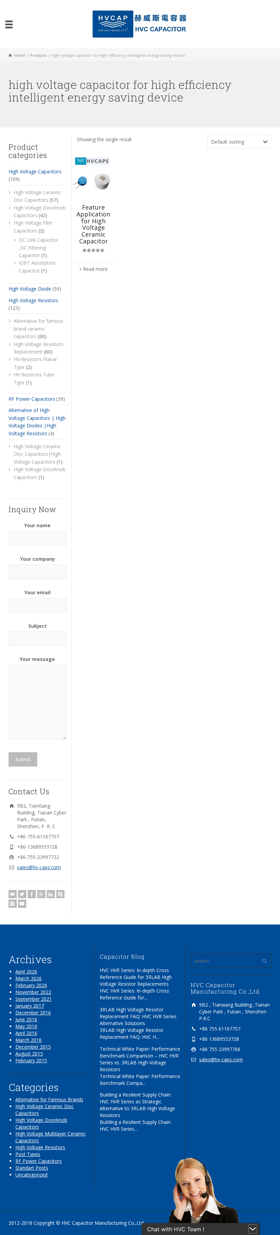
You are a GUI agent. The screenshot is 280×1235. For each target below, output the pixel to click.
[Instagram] (13, 904)
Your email (38, 592)
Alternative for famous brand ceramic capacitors (39, 329)
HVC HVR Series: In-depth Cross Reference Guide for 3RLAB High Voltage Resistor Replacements (136, 977)
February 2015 (31, 1060)
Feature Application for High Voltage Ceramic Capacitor (93, 224)
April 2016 (26, 1033)
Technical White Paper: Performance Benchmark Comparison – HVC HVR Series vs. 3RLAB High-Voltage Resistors (140, 1059)
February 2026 (31, 985)
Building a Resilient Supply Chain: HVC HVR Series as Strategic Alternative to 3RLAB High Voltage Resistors (137, 1104)
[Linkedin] (51, 894)
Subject (37, 626)
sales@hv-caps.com (39, 867)
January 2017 (29, 1005)
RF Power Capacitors (32, 399)
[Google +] (41, 894)
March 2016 (28, 1040)
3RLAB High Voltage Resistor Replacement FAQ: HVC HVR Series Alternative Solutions (138, 1016)
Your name (37, 525)
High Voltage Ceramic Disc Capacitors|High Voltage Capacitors (37, 454)
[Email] (13, 894)
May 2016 (26, 1026)
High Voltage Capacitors (35, 171)
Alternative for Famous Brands (49, 1099)
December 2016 (33, 1012)
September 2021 (33, 999)
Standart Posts (31, 1168)
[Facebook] (32, 894)
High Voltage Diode (30, 288)
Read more (95, 269)
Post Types (27, 1154)
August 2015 (29, 1053)
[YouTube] (22, 904)
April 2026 (26, 971)
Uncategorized (31, 1174)
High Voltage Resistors (33, 300)
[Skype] (60, 894)
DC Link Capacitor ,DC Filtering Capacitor (38, 247)
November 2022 (33, 992)
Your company (37, 559)
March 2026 (28, 978)
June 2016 (26, 1019)
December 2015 (33, 1047)
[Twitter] (22, 894)
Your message (37, 659)
